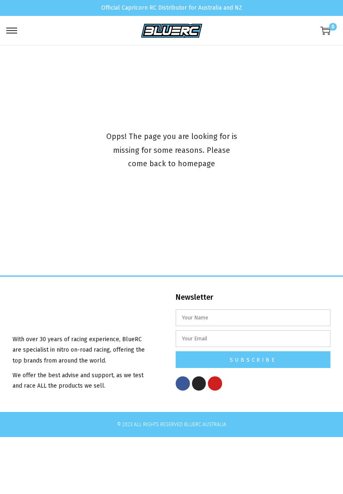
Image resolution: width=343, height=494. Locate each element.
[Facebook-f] (183, 383)
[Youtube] (215, 383)
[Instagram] (199, 383)
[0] (325, 31)
